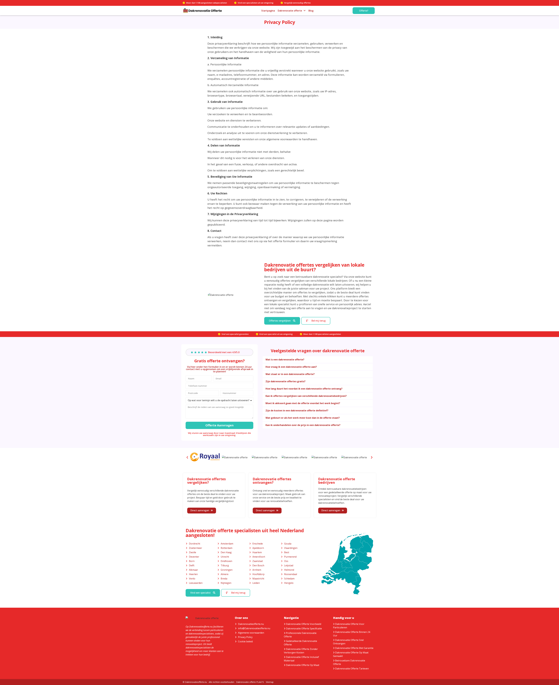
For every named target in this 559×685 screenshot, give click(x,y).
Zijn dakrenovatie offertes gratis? (285, 381)
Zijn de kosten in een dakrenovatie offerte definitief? (297, 410)
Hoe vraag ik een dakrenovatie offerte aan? (291, 366)
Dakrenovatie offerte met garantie (354, 648)
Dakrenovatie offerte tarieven (352, 668)
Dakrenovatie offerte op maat (302, 665)
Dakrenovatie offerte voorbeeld (303, 624)
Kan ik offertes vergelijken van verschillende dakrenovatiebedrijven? (306, 396)
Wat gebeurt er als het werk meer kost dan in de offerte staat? (303, 417)
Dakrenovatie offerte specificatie (304, 628)
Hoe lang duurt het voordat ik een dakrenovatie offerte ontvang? (304, 388)
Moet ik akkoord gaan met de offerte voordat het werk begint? (303, 403)
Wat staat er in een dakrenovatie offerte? (290, 374)
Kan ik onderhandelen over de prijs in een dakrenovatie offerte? (303, 425)
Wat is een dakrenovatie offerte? (285, 359)
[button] (318, 359)
